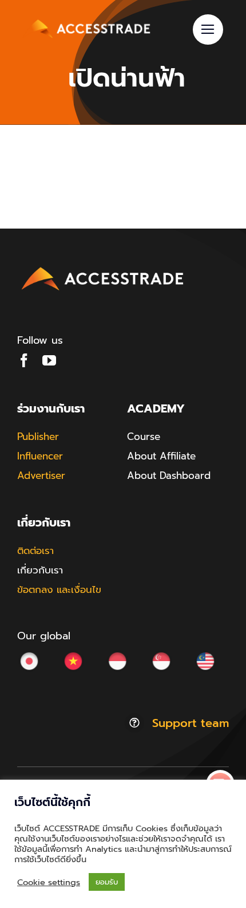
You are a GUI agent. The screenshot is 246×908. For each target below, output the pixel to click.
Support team (190, 723)
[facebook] (24, 360)
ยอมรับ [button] (107, 881)
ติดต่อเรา (35, 550)
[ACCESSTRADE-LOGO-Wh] (87, 19)
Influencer (40, 456)
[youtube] (49, 360)
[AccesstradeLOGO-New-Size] (103, 267)
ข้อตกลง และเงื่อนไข (59, 589)
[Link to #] (208, 29)
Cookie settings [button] (48, 882)
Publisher (38, 436)
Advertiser (41, 475)
